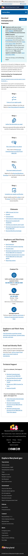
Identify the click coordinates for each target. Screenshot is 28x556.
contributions (9, 40)
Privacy (14, 440)
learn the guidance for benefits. (16, 107)
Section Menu (6, 12)
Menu (26, 7)
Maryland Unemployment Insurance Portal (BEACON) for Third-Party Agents (14, 410)
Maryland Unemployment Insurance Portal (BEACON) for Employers (14, 404)
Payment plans (9, 248)
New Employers (10, 244)
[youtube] (16, 449)
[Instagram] (9, 449)
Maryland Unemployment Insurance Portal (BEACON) (14, 151)
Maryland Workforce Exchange (13, 231)
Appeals (8, 214)
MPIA (9, 442)
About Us (9, 440)
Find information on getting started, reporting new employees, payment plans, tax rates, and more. (14, 335)
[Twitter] (14, 449)
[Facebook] (12, 449)
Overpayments (9, 216)
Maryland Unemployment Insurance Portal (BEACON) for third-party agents (15, 256)
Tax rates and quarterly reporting (14, 246)
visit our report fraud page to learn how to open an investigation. (13, 354)
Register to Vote (16, 442)
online (18, 197)
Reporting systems (11, 260)
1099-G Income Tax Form (12, 212)
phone (8, 199)
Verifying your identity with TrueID (15, 224)
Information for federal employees (15, 218)
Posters (20, 440)
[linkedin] (19, 449)
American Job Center (18, 315)
